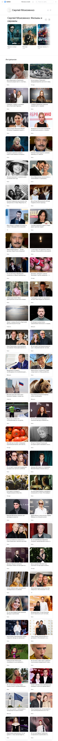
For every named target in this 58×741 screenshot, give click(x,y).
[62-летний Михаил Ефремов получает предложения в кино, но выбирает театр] (41, 534)
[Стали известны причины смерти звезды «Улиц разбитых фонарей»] (41, 244)
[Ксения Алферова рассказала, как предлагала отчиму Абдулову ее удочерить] (17, 196)
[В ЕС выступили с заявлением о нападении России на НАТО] (17, 703)
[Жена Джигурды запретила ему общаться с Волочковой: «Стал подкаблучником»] (41, 583)
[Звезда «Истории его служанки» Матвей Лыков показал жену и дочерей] (41, 462)
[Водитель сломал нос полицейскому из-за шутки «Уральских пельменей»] (17, 413)
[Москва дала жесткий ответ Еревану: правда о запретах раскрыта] (17, 389)
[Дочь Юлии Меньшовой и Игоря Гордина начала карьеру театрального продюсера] (41, 196)
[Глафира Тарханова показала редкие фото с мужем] (41, 99)
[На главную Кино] (8, 2)
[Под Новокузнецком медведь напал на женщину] (41, 389)
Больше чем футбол (43, 47)
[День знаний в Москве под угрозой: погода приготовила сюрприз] (41, 558)
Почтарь (25, 47)
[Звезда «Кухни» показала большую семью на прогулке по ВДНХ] (17, 558)
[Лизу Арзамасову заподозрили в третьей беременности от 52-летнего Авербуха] (41, 703)
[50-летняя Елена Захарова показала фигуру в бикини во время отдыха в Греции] (41, 413)
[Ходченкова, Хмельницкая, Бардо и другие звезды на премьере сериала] (17, 631)
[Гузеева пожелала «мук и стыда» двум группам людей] (41, 220)
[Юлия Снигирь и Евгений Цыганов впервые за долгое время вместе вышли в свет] (41, 679)
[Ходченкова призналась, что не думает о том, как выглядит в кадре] (17, 728)
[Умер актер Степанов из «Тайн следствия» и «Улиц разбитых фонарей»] (41, 365)
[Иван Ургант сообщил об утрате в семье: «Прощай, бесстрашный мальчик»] (17, 220)
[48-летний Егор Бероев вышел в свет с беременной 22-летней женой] (41, 341)
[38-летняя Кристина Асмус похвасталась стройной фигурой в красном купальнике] (17, 679)
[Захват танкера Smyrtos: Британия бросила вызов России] (17, 317)
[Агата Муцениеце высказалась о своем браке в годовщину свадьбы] (41, 172)
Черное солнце (11, 47)
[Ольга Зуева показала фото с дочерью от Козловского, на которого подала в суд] (41, 631)
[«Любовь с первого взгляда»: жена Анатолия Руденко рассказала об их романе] (17, 99)
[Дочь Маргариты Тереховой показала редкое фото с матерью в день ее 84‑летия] (17, 75)
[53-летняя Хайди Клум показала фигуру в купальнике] (17, 607)
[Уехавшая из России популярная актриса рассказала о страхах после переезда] (41, 123)
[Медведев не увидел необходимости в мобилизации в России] (17, 365)
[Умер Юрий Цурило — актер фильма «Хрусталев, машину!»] (17, 244)
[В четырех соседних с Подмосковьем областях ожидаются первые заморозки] (17, 486)
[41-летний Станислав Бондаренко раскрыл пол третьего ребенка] (17, 462)
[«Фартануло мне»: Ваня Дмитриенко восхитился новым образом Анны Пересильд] (17, 292)
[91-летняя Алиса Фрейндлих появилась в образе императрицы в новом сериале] (17, 268)
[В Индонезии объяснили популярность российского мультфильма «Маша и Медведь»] (17, 655)
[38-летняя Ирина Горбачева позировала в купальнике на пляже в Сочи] (41, 728)
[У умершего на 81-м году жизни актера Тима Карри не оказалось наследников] (41, 292)
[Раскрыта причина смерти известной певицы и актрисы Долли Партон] (17, 147)
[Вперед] (49, 19)
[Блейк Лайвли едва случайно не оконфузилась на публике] (17, 583)
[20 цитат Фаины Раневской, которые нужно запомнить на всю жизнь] (41, 437)
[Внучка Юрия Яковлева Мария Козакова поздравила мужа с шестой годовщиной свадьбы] (17, 123)
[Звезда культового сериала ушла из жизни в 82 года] (17, 172)
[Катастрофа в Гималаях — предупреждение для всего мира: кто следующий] (41, 75)
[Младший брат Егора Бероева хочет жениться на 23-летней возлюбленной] (41, 607)
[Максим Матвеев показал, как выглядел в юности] (17, 510)
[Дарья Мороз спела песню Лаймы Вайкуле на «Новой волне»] (41, 510)
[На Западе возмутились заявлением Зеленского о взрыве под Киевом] (41, 317)
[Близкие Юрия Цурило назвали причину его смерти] (41, 147)
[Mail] (5, 2)
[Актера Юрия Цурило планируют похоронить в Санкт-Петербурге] (41, 486)
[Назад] (46, 19)
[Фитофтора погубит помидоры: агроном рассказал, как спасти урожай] (17, 437)
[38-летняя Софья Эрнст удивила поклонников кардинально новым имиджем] (41, 655)
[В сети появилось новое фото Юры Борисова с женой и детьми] (17, 534)
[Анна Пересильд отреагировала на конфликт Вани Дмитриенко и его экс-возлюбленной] (17, 341)
